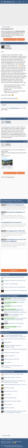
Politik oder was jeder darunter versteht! (14, 277)
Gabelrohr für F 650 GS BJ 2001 (14, 323)
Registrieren (14, 270)
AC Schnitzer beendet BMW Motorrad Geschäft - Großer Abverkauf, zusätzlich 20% (15, 335)
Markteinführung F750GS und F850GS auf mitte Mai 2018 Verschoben (14, 381)
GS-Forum (4, 439)
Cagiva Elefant (7, 342)
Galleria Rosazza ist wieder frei (11, 359)
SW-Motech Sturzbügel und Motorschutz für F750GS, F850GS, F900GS (15, 319)
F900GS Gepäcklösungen (10, 397)
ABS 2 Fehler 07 (8, 362)
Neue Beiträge (5, 274)
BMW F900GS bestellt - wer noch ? (12, 377)
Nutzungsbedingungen (16, 441)
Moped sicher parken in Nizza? (11, 352)
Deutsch (10, 439)
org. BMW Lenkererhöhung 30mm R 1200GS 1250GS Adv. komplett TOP (15, 299)
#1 (26, 43)
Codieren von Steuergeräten (11, 283)
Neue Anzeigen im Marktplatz (9, 296)
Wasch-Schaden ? (8, 404)
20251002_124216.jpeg (8, 167)
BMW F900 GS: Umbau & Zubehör (12, 401)
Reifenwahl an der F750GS (10, 391)
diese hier (8, 127)
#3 (26, 141)
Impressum (3, 441)
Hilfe (13, 442)
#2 (26, 118)
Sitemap (8, 441)
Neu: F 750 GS (7, 394)
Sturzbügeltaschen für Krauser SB (11, 222)
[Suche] (26, 1)
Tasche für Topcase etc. (13, 306)
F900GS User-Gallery (9, 407)
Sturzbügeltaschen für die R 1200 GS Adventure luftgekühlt (13, 240)
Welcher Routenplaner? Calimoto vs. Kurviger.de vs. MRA (13, 346)
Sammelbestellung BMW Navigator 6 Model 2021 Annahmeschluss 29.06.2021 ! (15, 411)
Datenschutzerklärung (6, 442)
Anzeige (4, 105)
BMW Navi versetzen (9, 388)
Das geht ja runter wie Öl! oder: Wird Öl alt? (15, 280)
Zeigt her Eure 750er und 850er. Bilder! (13, 374)
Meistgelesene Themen (8, 371)
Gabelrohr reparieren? (9, 355)
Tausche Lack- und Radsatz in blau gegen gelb (15, 290)
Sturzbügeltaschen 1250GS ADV (13, 231)
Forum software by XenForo (11, 445)
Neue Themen (5, 332)
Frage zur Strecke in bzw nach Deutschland (14, 287)
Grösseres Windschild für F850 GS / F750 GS (15, 384)
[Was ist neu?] (23, 1)
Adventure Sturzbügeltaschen (13, 205)
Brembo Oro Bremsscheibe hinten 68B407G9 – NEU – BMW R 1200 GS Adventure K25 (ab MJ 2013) (15, 310)
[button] (1, 2)
